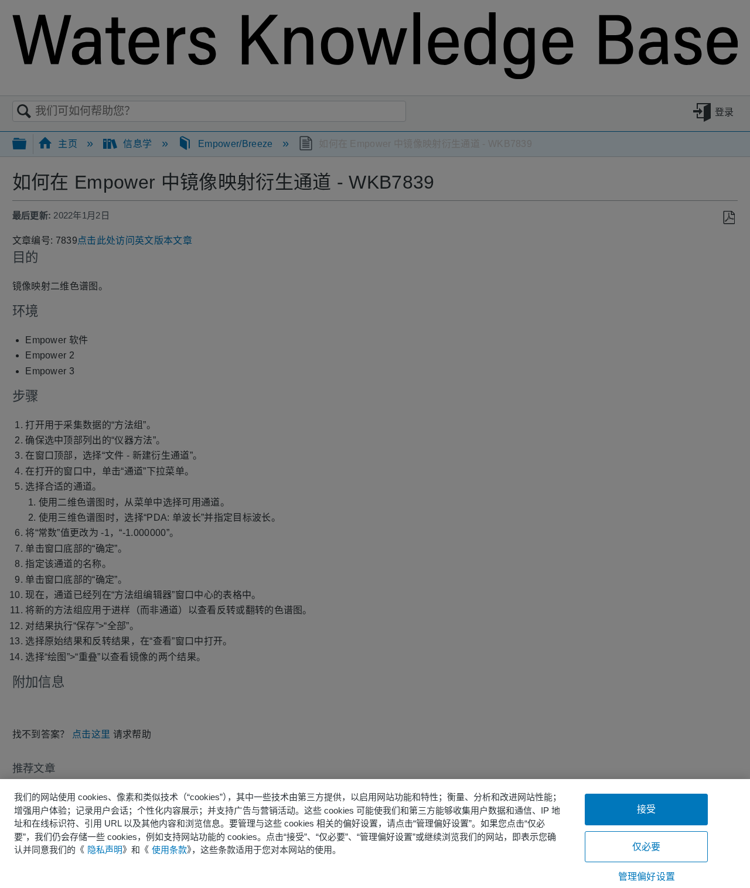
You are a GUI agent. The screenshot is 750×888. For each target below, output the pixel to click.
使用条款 (169, 850)
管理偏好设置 (646, 877)
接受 (646, 809)
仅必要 (646, 847)
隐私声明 (104, 850)
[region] (375, 833)
